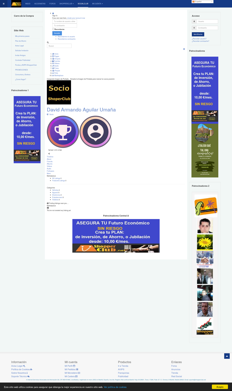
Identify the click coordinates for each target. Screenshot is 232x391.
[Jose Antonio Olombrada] (27, 129)
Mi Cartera (70, 376)
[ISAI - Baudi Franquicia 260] (205, 326)
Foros (52, 3)
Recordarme (59, 29)
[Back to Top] (227, 356)
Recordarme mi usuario (66, 36)
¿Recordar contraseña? (200, 41)
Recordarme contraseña (66, 39)
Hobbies (55, 199)
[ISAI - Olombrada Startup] (204, 90)
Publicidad (123, 376)
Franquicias (123, 372)
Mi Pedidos (70, 369)
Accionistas (39, 3)
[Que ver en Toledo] (204, 150)
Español (198, 2)
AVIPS (121, 369)
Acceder (57, 33)
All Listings (56, 178)
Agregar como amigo (55, 150)
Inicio (27, 3)
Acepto (219, 386)
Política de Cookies (20, 369)
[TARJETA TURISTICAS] (206, 205)
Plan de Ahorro (20, 41)
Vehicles (55, 190)
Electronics (56, 195)
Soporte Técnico (19, 376)
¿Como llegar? (20, 79)
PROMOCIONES (21, 70)
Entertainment (57, 197)
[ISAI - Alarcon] (205, 225)
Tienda (174, 372)
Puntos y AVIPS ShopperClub (26, 65)
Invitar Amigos (20, 55)
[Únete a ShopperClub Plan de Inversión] (116, 235)
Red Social (176, 376)
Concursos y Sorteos (22, 74)
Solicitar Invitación (21, 50)
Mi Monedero (71, 372)
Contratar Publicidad (22, 60)
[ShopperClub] (16, 3)
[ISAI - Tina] (205, 242)
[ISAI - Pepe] (205, 309)
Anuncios (175, 369)
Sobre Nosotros (19, 372)
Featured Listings (58, 180)
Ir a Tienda (123, 365)
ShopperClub (65, 3)
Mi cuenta (96, 3)
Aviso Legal (19, 45)
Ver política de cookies (115, 387)
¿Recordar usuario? (199, 38)
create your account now (76, 18)
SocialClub (83, 3)
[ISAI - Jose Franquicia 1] (205, 259)
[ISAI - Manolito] (205, 276)
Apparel (55, 192)
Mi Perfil (69, 365)
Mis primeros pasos (22, 36)
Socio (51, 114)
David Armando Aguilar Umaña (81, 109)
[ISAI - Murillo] (205, 292)
